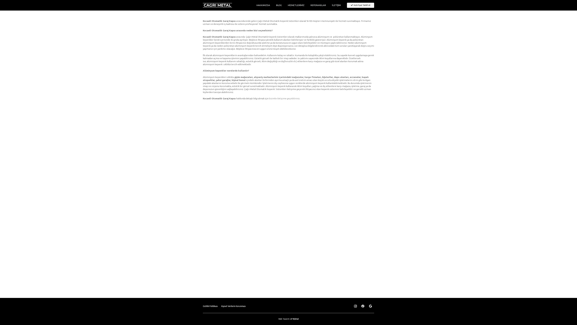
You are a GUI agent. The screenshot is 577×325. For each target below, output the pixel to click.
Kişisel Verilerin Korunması (233, 306)
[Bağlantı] (217, 5)
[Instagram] (355, 306)
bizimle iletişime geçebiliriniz (284, 98)
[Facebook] (363, 306)
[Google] (370, 306)
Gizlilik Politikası (210, 306)
